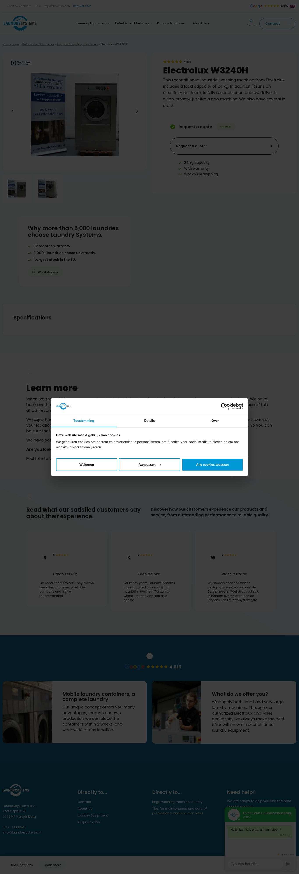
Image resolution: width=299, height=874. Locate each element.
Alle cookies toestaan (212, 464)
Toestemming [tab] (83, 420)
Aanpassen (147, 464)
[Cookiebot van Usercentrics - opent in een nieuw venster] (224, 406)
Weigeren (86, 464)
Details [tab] (149, 420)
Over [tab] (215, 420)
